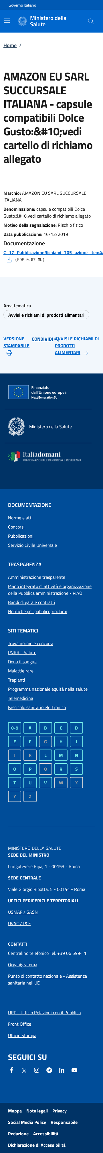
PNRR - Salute (22, 652)
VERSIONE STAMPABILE (16, 342)
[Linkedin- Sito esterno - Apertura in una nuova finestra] (61, 1069)
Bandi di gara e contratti (31, 602)
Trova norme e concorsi (30, 643)
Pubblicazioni (20, 536)
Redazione (18, 1133)
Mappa (15, 1110)
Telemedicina (20, 698)
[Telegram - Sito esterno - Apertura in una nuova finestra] (49, 1069)
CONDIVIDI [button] (42, 339)
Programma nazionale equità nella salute (48, 689)
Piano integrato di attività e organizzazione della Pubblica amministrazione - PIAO (50, 589)
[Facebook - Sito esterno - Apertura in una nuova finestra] (11, 1069)
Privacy (59, 1110)
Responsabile (64, 1122)
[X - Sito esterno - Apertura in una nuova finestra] (24, 1070)
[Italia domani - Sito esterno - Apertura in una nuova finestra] (48, 456)
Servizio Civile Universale (32, 545)
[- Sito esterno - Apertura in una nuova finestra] (74, 1069)
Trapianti (16, 679)
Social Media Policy (27, 1122)
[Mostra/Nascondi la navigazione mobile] (6, 20)
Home (10, 45)
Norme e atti (20, 517)
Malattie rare (20, 670)
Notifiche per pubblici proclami (37, 611)
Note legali (37, 1110)
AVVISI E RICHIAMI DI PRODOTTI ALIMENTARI (77, 345)
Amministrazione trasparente (36, 577)
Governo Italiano (22, 5)
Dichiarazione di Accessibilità (37, 1145)
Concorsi (16, 526)
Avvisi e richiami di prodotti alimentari (46, 315)
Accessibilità (45, 1133)
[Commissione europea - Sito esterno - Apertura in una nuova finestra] (38, 392)
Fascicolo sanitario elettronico (37, 707)
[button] (91, 21)
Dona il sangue (22, 661)
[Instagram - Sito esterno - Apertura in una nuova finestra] (36, 1069)
